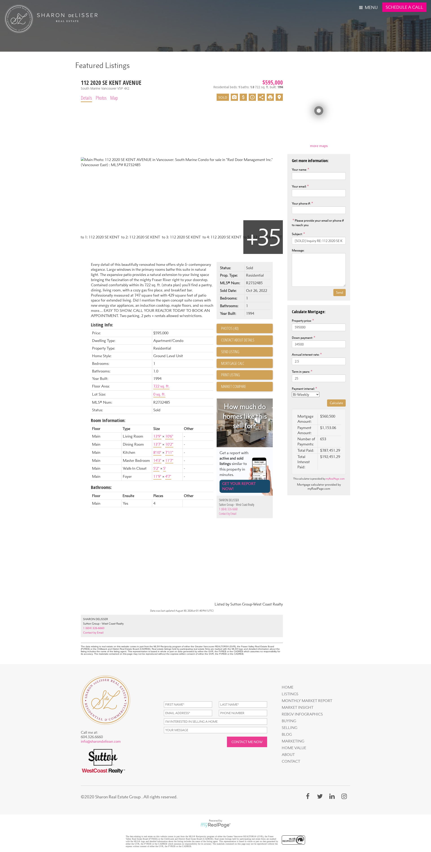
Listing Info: (102, 325)
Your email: (299, 186)
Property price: (302, 320)
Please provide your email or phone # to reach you (318, 223)
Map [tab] (114, 97)
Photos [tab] (101, 97)
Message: (298, 250)
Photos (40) (230, 328)
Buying (289, 721)
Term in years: (301, 371)
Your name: (299, 169)
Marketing (293, 741)
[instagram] (344, 796)
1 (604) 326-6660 (228, 509)
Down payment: (302, 337)
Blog (287, 734)
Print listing (230, 374)
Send (339, 292)
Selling (289, 727)
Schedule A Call (404, 7)
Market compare (233, 386)
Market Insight (297, 707)
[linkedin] (332, 796)
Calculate (336, 403)
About (288, 754)
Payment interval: (303, 388)
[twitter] (320, 796)
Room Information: (108, 420)
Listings (290, 694)
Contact (291, 761)
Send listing (230, 351)
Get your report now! (239, 486)
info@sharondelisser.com (101, 741)
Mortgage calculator (247, 363)
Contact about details (237, 340)
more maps (319, 145)
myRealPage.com (335, 478)
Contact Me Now (247, 742)
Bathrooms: (101, 487)
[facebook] (308, 796)
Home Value (294, 748)
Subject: (297, 234)
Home (287, 687)
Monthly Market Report (307, 700)
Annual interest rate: (305, 354)
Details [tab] (86, 97)
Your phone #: (301, 203)
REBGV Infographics (302, 714)
